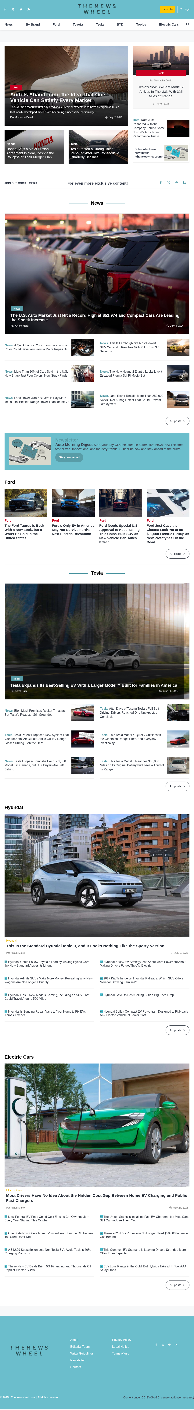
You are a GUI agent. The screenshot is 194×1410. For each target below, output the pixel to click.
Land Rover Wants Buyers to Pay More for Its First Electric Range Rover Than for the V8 (37, 400)
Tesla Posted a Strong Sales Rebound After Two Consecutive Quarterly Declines (94, 153)
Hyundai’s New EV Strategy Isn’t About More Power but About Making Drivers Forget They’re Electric (143, 963)
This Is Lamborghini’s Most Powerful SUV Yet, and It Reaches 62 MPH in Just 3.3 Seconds (129, 347)
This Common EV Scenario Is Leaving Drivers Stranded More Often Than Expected (143, 1251)
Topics (141, 24)
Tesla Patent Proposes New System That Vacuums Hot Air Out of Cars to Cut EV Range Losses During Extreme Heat (37, 739)
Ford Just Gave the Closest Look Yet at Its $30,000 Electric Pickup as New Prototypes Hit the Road (168, 534)
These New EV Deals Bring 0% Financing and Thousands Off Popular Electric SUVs (48, 1268)
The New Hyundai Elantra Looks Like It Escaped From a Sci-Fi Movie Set (131, 373)
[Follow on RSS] (29, 9)
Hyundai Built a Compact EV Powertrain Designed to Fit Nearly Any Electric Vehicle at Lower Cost (144, 1013)
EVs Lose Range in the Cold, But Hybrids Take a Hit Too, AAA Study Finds (143, 1268)
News (9, 24)
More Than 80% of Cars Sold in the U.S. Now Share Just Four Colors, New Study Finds (36, 373)
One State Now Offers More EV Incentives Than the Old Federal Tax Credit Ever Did (49, 1235)
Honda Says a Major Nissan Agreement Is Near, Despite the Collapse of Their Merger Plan (30, 153)
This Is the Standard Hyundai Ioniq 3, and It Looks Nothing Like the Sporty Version (86, 946)
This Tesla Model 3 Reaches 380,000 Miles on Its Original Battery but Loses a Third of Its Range (132, 765)
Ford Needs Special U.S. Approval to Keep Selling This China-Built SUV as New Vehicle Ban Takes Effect (119, 534)
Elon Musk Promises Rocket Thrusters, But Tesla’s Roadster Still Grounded (35, 712)
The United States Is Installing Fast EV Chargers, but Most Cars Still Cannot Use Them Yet (144, 1218)
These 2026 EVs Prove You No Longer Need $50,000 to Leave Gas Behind (144, 1235)
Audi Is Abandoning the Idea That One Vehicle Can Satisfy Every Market (57, 97)
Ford (56, 24)
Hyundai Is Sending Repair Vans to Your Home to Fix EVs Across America (45, 1013)
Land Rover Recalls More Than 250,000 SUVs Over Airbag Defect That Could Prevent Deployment (131, 400)
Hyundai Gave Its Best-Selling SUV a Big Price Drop (138, 995)
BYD (120, 24)
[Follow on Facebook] (5, 9)
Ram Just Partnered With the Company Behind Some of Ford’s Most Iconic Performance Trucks (149, 128)
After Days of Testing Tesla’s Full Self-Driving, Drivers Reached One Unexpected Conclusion (130, 712)
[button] (187, 24)
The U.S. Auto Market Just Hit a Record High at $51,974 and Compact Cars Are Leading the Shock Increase (94, 317)
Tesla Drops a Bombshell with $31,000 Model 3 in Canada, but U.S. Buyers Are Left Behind (35, 765)
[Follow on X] (13, 9)
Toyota (78, 24)
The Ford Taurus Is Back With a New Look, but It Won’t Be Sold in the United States (24, 532)
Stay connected (69, 457)
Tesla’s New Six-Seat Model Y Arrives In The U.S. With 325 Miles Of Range (161, 91)
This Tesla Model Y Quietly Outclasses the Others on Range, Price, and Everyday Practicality (130, 739)
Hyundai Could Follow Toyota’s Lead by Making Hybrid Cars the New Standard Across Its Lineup (47, 963)
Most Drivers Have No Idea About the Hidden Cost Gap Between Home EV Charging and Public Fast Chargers (96, 1198)
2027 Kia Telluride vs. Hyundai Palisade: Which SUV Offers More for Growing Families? (141, 980)
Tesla (100, 24)
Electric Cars (169, 24)
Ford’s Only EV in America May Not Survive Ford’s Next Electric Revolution (73, 530)
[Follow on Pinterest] (21, 9)
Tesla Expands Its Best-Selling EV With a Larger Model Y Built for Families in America (94, 685)
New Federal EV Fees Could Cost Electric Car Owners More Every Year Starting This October (47, 1218)
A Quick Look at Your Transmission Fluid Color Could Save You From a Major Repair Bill (37, 347)
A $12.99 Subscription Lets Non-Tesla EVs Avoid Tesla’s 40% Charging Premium (48, 1251)
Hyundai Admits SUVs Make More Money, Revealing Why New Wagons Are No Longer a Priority (49, 980)
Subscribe (167, 9)
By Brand (33, 24)
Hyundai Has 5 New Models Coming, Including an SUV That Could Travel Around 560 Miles (47, 996)
